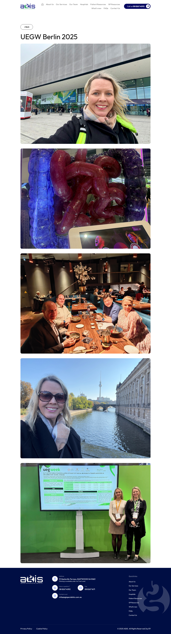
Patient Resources (98, 4)
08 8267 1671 (90, 589)
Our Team (73, 4)
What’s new (96, 8)
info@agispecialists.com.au (70, 597)
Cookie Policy (41, 628)
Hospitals (84, 4)
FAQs (106, 8)
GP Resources (114, 4)
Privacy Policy (26, 628)
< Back (26, 27)
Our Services (61, 4)
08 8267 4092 (64, 589)
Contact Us (115, 8)
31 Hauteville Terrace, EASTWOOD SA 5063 (77, 579)
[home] (27, 6)
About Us (50, 4)
